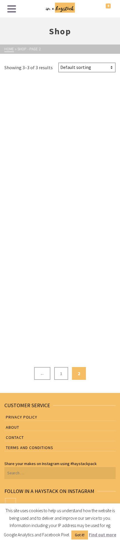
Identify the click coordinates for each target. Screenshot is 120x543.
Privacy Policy (21, 417)
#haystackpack (83, 463)
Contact (15, 437)
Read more (22, 339)
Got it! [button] (79, 535)
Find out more (102, 534)
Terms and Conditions (29, 447)
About (12, 427)
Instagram (50, 463)
